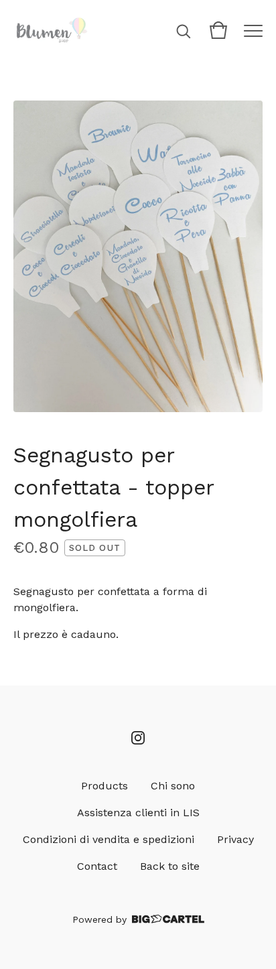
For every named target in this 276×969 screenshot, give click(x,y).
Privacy (235, 839)
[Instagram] (138, 738)
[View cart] (218, 30)
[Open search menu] (183, 30)
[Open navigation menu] (253, 30)
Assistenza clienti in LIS (138, 812)
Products (104, 785)
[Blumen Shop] (51, 30)
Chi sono (173, 785)
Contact (97, 866)
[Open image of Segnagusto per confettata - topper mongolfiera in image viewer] (138, 256)
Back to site (170, 866)
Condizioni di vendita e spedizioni (108, 839)
